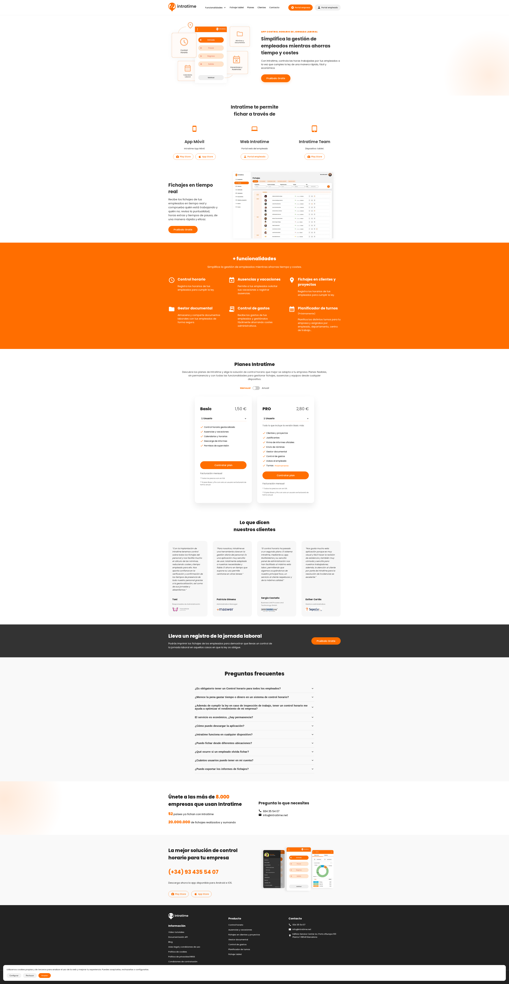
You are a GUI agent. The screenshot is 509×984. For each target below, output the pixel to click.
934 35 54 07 (271, 811)
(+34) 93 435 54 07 (193, 872)
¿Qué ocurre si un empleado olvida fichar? (254, 751)
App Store (205, 156)
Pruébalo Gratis (275, 78)
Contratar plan (223, 465)
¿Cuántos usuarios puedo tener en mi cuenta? (254, 760)
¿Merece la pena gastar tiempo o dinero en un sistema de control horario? (254, 697)
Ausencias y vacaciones (240, 929)
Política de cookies (177, 951)
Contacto (274, 7)
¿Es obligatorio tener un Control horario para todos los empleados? (254, 688)
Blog (170, 942)
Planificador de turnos (239, 949)
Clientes (261, 7)
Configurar (14, 975)
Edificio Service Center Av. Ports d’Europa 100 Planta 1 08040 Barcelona (314, 935)
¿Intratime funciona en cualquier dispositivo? (254, 734)
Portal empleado (327, 7)
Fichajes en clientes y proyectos (244, 934)
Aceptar (44, 975)
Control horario (235, 924)
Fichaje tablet (237, 7)
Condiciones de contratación (182, 961)
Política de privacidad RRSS (181, 956)
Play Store (183, 156)
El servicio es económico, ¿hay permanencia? (254, 717)
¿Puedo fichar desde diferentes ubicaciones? (254, 743)
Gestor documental (238, 939)
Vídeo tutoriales (176, 932)
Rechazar (30, 975)
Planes (250, 7)
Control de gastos (237, 944)
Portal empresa (300, 7)
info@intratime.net (275, 815)
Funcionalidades (215, 7)
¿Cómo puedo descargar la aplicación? (254, 725)
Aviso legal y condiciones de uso (184, 946)
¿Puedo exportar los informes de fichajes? (254, 769)
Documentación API (178, 937)
